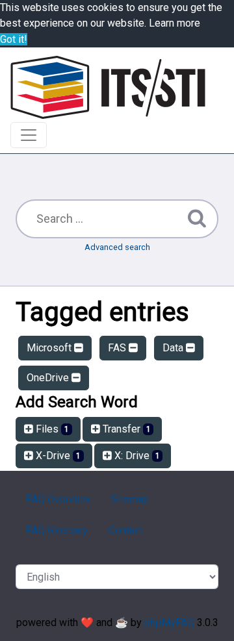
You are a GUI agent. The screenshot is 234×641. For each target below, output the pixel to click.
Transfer (125, 429)
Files (51, 429)
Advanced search (117, 247)
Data (174, 348)
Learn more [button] (174, 23)
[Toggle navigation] (28, 135)
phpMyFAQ (169, 622)
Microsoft (50, 348)
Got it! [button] (13, 39)
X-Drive (57, 455)
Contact (126, 530)
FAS (118, 348)
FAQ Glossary (57, 530)
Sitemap (130, 499)
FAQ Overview (58, 499)
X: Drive (136, 455)
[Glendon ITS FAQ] (107, 87)
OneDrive (49, 377)
